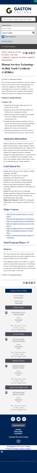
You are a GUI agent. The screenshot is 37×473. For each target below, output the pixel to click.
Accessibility (18, 433)
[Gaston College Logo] (18, 10)
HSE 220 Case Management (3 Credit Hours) (20, 219)
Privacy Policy (18, 431)
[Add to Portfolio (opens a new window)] (26, 53)
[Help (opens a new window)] (34, 53)
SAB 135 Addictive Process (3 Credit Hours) (20, 228)
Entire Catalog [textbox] (6, 28)
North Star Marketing (18, 441)
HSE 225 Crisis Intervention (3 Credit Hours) (20, 221)
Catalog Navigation (9, 46)
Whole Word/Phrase (10, 36)
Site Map (18, 429)
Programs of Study (16, 79)
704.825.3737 (18, 373)
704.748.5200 (18, 346)
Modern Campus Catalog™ (22, 449)
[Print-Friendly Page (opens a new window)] (31, 53)
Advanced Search (6, 41)
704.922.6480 (18, 303)
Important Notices (18, 425)
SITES (31, 2)
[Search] (34, 33)
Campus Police (18, 297)
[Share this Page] (29, 53)
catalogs (12, 446)
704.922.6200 (18, 320)
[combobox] (18, 19)
